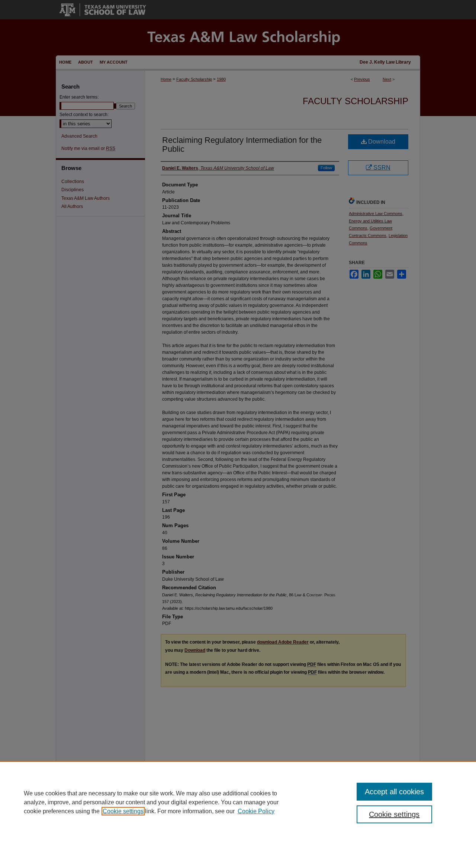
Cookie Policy (256, 811)
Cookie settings (123, 811)
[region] (238, 802)
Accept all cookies (394, 792)
